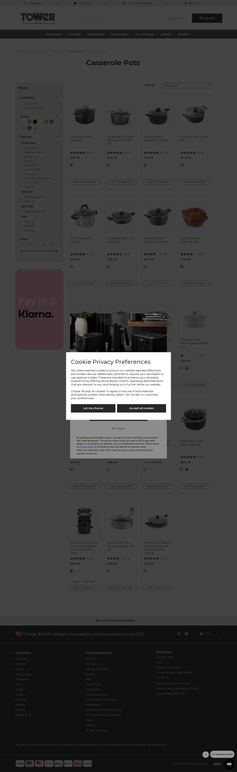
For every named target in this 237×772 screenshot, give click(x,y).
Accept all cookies (141, 408)
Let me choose (93, 408)
